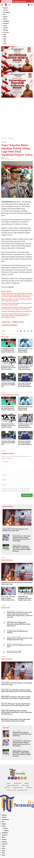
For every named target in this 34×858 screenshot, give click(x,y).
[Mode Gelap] (29, 4)
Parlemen (6, 830)
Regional (4, 815)
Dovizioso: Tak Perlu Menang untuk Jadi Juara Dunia (19, 645)
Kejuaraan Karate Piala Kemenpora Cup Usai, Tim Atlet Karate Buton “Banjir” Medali (16, 304)
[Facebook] (9, 778)
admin (6, 158)
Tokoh (3, 848)
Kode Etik (7, 787)
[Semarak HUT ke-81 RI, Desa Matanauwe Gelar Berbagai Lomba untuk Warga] (17, 517)
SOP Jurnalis (25, 785)
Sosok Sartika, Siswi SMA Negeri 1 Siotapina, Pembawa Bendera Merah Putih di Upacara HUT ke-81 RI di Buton (22, 538)
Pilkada (6, 828)
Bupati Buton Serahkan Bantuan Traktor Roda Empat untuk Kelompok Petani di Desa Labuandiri (15, 720)
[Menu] (2, 4)
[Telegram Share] (28, 331)
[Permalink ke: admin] (2, 158)
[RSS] (25, 778)
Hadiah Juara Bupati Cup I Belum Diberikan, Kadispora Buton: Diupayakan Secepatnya (16, 299)
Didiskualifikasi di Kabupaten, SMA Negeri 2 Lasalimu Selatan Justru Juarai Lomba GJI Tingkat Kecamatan (22, 548)
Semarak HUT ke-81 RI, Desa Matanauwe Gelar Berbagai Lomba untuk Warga (15, 529)
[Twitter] (12, 778)
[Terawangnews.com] (7, 4)
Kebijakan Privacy (18, 787)
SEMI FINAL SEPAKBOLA (9, 325)
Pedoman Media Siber (13, 785)
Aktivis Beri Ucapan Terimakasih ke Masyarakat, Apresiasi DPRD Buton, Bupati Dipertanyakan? (18, 624)
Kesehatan (4, 835)
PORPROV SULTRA (18, 322)
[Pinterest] (15, 778)
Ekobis (3, 837)
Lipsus (3, 855)
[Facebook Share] (17, 331)
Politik (3, 826)
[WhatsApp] (22, 778)
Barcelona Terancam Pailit (14, 652)
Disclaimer (29, 787)
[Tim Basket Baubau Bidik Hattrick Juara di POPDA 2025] (8, 377)
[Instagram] (18, 778)
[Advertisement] (17, 119)
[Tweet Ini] (21, 331)
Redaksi (26, 783)
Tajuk (3, 846)
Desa (3, 821)
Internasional (5, 819)
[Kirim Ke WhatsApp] (31, 331)
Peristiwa (4, 839)
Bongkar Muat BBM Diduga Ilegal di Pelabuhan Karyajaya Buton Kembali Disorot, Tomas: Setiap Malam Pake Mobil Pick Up (16, 712)
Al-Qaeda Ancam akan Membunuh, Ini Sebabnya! (17, 631)
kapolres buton (6, 322)
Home (8, 783)
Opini (3, 850)
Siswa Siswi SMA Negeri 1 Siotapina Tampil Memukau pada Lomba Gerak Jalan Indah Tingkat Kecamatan (15, 704)
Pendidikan (5, 832)
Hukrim (4, 824)
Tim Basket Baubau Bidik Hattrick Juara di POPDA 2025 (16, 311)
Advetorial (4, 844)
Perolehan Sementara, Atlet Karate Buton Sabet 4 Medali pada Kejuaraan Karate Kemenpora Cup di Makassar (16, 308)
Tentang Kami (17, 783)
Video (3, 852)
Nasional (4, 817)
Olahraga (3, 142)
